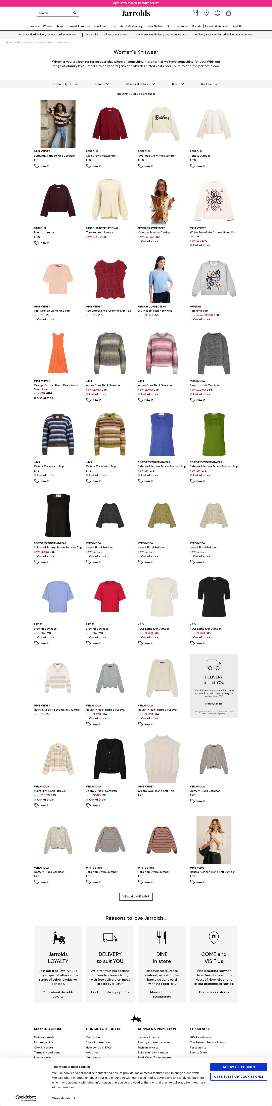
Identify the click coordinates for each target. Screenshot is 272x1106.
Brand (99, 84)
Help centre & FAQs (99, 1047)
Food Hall (100, 26)
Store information (98, 1042)
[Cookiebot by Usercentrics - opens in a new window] (25, 1098)
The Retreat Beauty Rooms (208, 1042)
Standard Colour (137, 84)
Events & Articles (216, 26)
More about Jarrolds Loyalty (58, 994)
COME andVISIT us (214, 958)
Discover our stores (214, 992)
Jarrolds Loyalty (148, 1037)
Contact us (93, 1037)
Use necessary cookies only (238, 1076)
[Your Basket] (228, 13)
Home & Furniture (78, 26)
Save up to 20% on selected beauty (136, 3)
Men (60, 26)
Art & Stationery (131, 26)
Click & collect (43, 1047)
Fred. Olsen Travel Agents (155, 1057)
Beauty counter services (154, 1042)
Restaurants (198, 1047)
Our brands (93, 1057)
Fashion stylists (148, 1047)
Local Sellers (155, 26)
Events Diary (198, 1052)
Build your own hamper (153, 1052)
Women (48, 26)
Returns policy (43, 1042)
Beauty (34, 26)
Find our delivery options (110, 992)
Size (174, 84)
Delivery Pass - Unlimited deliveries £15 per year (224, 34)
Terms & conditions (47, 1052)
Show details (61, 1098)
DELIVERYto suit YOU (110, 958)
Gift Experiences (177, 26)
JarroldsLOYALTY (58, 958)
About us (92, 1052)
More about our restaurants (162, 994)
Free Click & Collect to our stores (107, 34)
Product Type (62, 84)
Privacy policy (43, 1057)
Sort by (206, 84)
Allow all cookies (239, 1067)
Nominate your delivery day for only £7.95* (161, 34)
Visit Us (237, 26)
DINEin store (162, 958)
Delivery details (44, 1037)
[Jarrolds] (136, 13)
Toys (113, 26)
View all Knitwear (136, 896)
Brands (196, 26)
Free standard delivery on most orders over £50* (49, 34)
